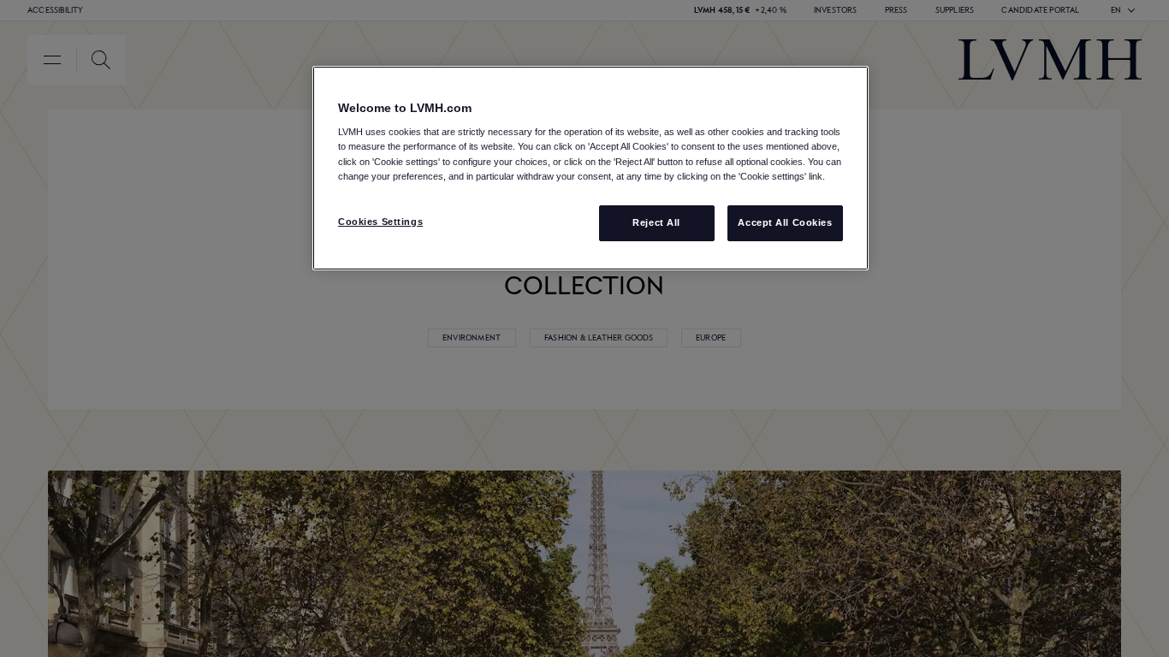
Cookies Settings (380, 221)
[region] (590, 168)
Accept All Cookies (785, 222)
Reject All (656, 222)
